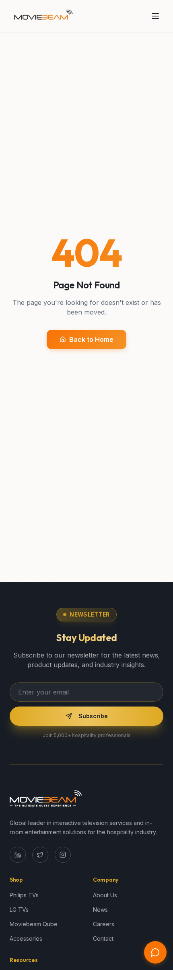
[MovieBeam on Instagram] (63, 855)
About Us (105, 895)
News (100, 909)
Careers (103, 924)
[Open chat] (155, 952)
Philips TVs (24, 895)
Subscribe (93, 716)
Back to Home (91, 339)
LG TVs (19, 909)
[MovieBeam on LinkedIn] (18, 855)
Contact (103, 938)
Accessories (26, 938)
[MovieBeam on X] (40, 855)
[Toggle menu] (155, 16)
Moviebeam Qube (34, 924)
